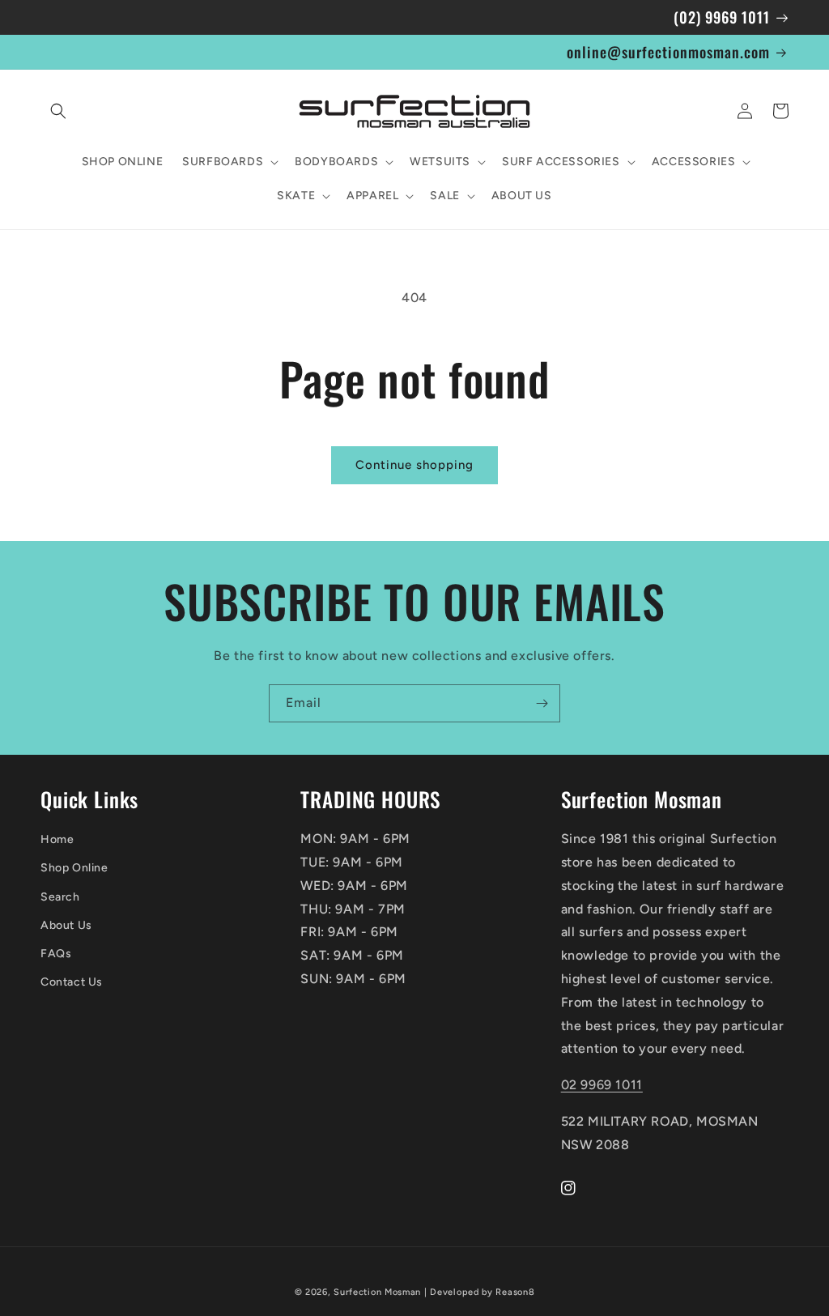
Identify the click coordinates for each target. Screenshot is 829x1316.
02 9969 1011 (602, 1084)
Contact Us (71, 982)
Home (57, 839)
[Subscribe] (541, 703)
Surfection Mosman (377, 1292)
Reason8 (514, 1292)
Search (60, 897)
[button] (58, 111)
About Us (66, 925)
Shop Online (74, 868)
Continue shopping (414, 465)
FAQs (55, 953)
